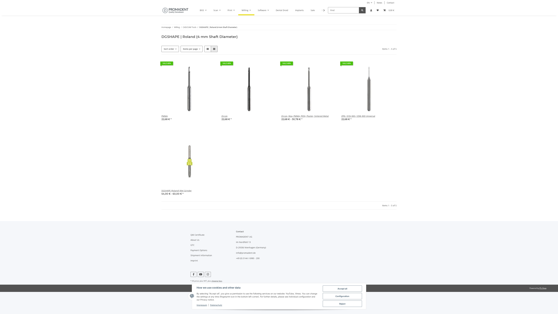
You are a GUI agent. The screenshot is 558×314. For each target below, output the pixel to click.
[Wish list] (377, 10)
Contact (390, 2)
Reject (342, 304)
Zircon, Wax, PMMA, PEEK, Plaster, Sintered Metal (305, 116)
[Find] (362, 10)
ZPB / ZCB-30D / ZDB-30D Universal (358, 116)
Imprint (194, 260)
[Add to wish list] (391, 64)
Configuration (342, 296)
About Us (195, 240)
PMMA (164, 116)
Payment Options (199, 250)
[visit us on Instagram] (208, 274)
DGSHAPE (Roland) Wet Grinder (176, 190)
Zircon (224, 116)
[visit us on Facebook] (193, 274)
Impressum (202, 305)
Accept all (342, 288)
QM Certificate (197, 234)
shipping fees (216, 281)
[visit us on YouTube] (201, 274)
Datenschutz (216, 305)
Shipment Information (201, 255)
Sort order (169, 49)
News (379, 2)
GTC (192, 245)
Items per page (190, 49)
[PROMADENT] (175, 10)
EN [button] (368, 2)
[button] (371, 10)
